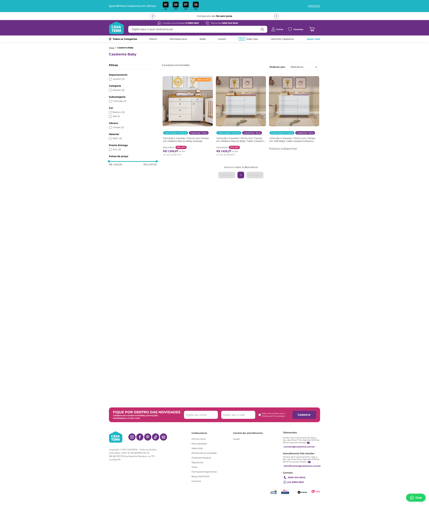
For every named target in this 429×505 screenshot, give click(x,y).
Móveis (119, 90)
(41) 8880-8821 (295, 482)
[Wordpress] (163, 437)
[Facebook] (139, 437)
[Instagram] (132, 437)
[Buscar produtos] (262, 29)
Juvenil (119, 79)
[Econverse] (302, 492)
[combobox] (197, 29)
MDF (117, 138)
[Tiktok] (155, 437)
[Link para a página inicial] (111, 48)
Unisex (118, 127)
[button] (133, 74)
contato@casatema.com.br (299, 446)
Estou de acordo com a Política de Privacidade (273, 414)
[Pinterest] (147, 437)
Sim (117, 149)
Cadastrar (304, 414)
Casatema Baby (125, 48)
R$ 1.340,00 (115, 164)
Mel (116, 116)
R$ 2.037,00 (150, 164)
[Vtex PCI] (285, 491)
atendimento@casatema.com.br (302, 466)
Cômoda (119, 101)
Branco (119, 112)
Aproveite (314, 6)
